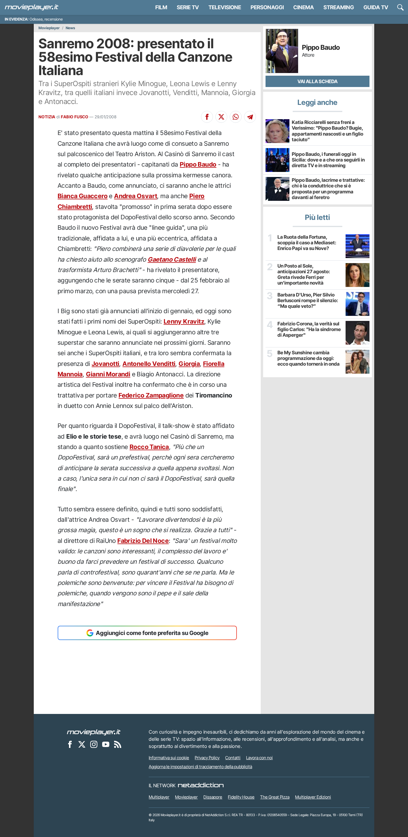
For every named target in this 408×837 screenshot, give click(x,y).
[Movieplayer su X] (82, 744)
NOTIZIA (47, 116)
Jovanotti (105, 363)
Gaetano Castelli (172, 259)
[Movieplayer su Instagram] (94, 744)
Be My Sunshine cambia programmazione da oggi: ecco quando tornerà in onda (308, 358)
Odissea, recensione (46, 19)
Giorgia (189, 363)
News (70, 28)
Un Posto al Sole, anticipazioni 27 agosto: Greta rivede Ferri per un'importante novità (303, 274)
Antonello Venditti (148, 363)
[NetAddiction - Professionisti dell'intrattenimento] (200, 785)
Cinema (303, 7)
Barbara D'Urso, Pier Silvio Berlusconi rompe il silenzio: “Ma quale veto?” (307, 300)
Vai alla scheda (317, 81)
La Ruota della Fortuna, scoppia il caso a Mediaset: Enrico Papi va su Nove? (306, 242)
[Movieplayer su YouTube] (106, 744)
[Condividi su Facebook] (207, 117)
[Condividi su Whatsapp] (236, 117)
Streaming (338, 7)
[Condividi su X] (221, 117)
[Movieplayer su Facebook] (70, 744)
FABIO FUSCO (74, 116)
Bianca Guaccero (83, 196)
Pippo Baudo (198, 164)
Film (161, 7)
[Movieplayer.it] (31, 7)
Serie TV (188, 7)
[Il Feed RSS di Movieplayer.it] (118, 744)
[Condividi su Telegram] (250, 117)
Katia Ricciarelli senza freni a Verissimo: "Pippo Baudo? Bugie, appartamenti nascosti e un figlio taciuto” (327, 130)
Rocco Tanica (149, 447)
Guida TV (375, 7)
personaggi (267, 7)
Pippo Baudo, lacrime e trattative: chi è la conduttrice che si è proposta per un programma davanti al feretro (328, 188)
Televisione (224, 7)
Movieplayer (49, 28)
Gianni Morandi (108, 374)
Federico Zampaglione (151, 395)
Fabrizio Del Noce (143, 540)
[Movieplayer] (94, 732)
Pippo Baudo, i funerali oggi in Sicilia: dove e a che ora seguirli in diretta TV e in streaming (328, 159)
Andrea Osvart (135, 196)
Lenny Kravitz (184, 321)
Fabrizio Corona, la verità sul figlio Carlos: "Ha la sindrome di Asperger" (309, 329)
